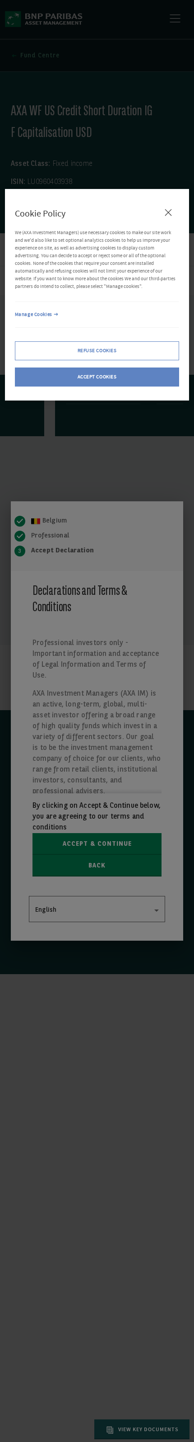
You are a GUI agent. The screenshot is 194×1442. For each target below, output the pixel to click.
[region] (97, 295)
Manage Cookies (33, 314)
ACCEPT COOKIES (97, 376)
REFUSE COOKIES (97, 350)
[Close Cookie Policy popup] (168, 212)
